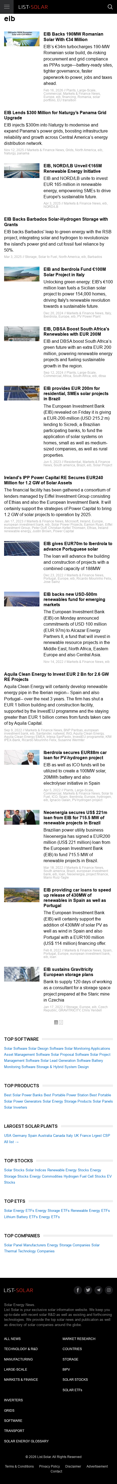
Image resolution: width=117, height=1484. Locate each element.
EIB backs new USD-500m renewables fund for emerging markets (74, 599)
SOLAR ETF (72, 1390)
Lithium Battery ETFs (21, 1217)
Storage (70, 1359)
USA (7, 1136)
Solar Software (15, 1048)
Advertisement (97, 1466)
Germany (20, 1136)
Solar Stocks (14, 1170)
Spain (32, 1136)
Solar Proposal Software (70, 1054)
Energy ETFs (49, 1217)
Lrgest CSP (101, 1136)
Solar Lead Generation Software (66, 1061)
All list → (11, 1142)
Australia (45, 1136)
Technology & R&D (21, 1349)
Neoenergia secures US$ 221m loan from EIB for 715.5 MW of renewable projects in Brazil (75, 817)
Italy (69, 1136)
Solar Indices (36, 1170)
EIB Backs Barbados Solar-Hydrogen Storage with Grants (56, 222)
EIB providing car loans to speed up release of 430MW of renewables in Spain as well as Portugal (77, 898)
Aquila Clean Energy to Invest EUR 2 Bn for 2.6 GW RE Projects (56, 677)
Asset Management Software (27, 1054)
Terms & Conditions (19, 1466)
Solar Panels (103, 1101)
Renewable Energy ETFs (90, 1211)
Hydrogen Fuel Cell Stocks (85, 1176)
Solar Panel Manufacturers (25, 1245)
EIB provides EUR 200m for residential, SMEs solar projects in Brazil (76, 393)
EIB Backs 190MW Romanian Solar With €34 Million (73, 37)
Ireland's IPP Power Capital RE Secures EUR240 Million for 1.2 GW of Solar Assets (53, 480)
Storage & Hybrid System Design (62, 1067)
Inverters (13, 1400)
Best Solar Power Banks (23, 1095)
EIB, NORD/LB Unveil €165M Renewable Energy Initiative (73, 168)
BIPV (66, 1369)
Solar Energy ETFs (19, 1211)
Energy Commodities (46, 1176)
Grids (9, 1411)
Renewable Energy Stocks (68, 1170)
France (85, 1136)
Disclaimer (73, 1466)
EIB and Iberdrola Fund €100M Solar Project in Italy (75, 272)
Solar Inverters (15, 1107)
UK (76, 1136)
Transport (14, 1431)
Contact (56, 1471)
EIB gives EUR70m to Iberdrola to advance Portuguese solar (78, 546)
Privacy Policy (49, 1466)
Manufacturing (18, 1359)
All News (12, 1339)
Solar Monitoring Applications (87, 1048)
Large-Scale (15, 1369)
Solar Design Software (45, 1048)
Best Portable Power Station (66, 1095)
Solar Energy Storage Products (67, 1101)
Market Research (79, 1339)
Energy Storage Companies (68, 1245)
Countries (72, 1349)
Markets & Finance (21, 1380)
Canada (59, 1136)
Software (13, 1421)
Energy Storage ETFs (52, 1211)
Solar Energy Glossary (26, 1441)
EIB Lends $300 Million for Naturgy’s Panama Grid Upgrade (55, 115)
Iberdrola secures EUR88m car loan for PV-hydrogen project (75, 755)
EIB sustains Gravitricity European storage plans (68, 972)
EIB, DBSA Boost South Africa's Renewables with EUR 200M (76, 332)
